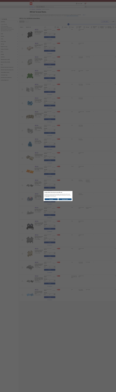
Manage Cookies (65, 199)
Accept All (51, 199)
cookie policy (47, 196)
